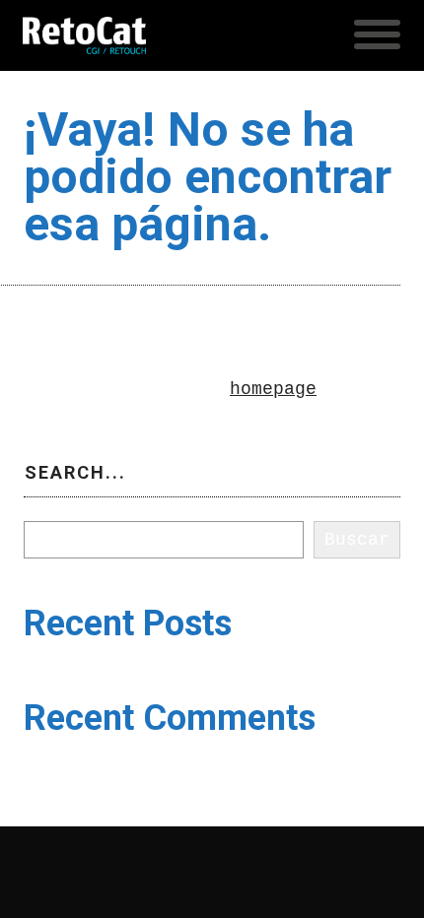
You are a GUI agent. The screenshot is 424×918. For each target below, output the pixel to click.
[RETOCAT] (84, 35)
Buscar (56, 508)
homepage (273, 389)
